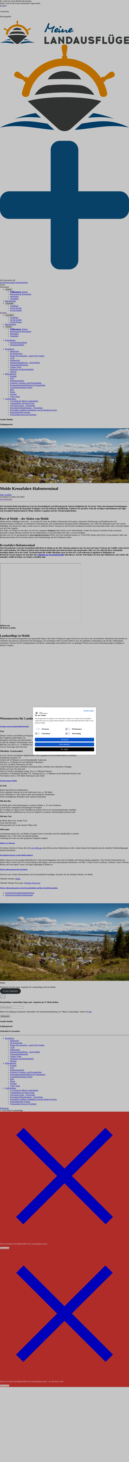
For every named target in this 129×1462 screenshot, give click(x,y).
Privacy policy (89, 711)
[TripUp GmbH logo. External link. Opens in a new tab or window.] (41, 712)
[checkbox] (37, 729)
